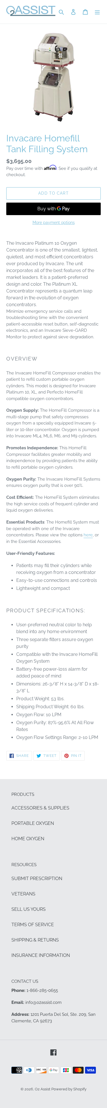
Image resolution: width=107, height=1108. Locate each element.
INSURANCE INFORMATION (40, 955)
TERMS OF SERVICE (32, 924)
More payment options (54, 222)
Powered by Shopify (68, 1089)
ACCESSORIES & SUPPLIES (40, 808)
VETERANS (23, 894)
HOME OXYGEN (27, 838)
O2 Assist (42, 1089)
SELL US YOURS (28, 909)
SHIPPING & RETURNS (35, 940)
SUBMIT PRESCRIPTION (36, 878)
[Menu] (97, 12)
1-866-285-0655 (42, 990)
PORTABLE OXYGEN (32, 823)
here (88, 534)
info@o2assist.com (43, 1002)
